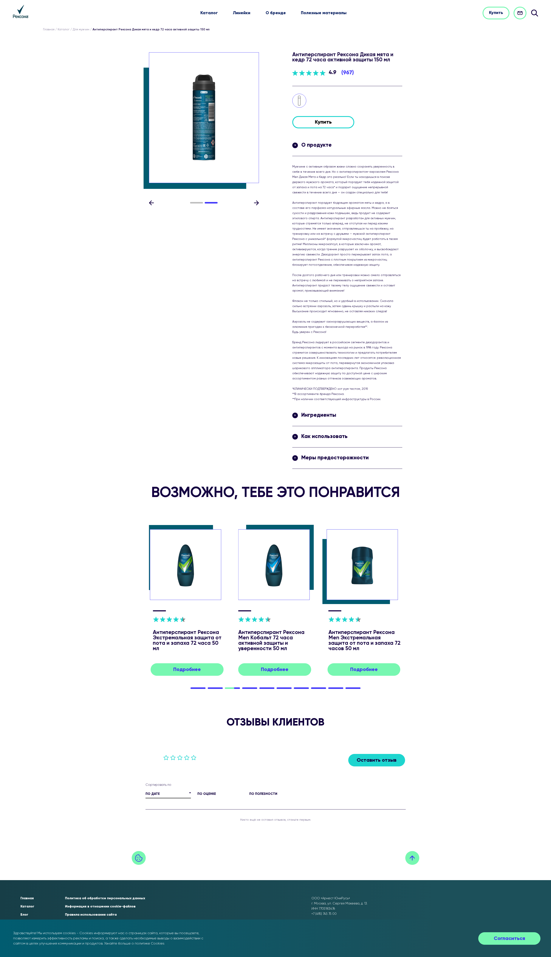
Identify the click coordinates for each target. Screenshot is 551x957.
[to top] (412, 858)
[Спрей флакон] (299, 101)
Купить (496, 13)
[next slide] (256, 202)
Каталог (209, 13)
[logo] (21, 11)
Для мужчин (81, 29)
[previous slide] (151, 202)
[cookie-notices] (139, 858)
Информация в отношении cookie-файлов (100, 906)
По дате (152, 793)
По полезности (263, 793)
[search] (534, 13)
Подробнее (187, 669)
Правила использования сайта (91, 915)
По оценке (206, 793)
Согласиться (509, 938)
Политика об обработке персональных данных (105, 898)
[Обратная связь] (520, 13)
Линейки (241, 13)
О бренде (276, 13)
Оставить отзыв (376, 760)
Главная (48, 29)
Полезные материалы (324, 13)
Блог (24, 915)
